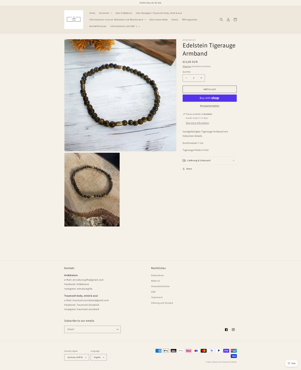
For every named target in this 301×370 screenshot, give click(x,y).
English (97, 357)
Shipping (187, 66)
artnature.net (216, 362)
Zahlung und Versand (162, 302)
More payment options (209, 105)
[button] (105, 13)
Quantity (186, 71)
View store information (197, 122)
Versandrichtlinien (160, 286)
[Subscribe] (117, 329)
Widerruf (155, 280)
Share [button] (189, 168)
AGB (153, 291)
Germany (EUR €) (75, 357)
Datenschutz (157, 275)
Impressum (157, 297)
